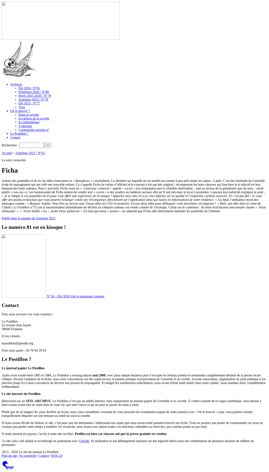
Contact (15, 137)
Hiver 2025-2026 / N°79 (34, 95)
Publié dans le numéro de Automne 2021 (29, 218)
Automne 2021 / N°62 (30, 153)
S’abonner (25, 126)
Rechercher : (10, 145)
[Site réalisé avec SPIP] (8, 468)
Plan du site (9, 455)
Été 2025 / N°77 (29, 103)
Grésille (84, 441)
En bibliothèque (29, 122)
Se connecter (27, 455)
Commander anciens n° (33, 130)
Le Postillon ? (19, 133)
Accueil (7, 153)
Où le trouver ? (20, 111)
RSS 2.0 (56, 455)
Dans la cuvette (28, 114)
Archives (16, 84)
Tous (21, 107)
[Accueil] (61, 38)
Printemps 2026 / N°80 (33, 92)
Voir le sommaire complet (87, 296)
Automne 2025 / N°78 (33, 99)
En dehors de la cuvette (33, 118)
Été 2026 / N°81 (29, 88)
